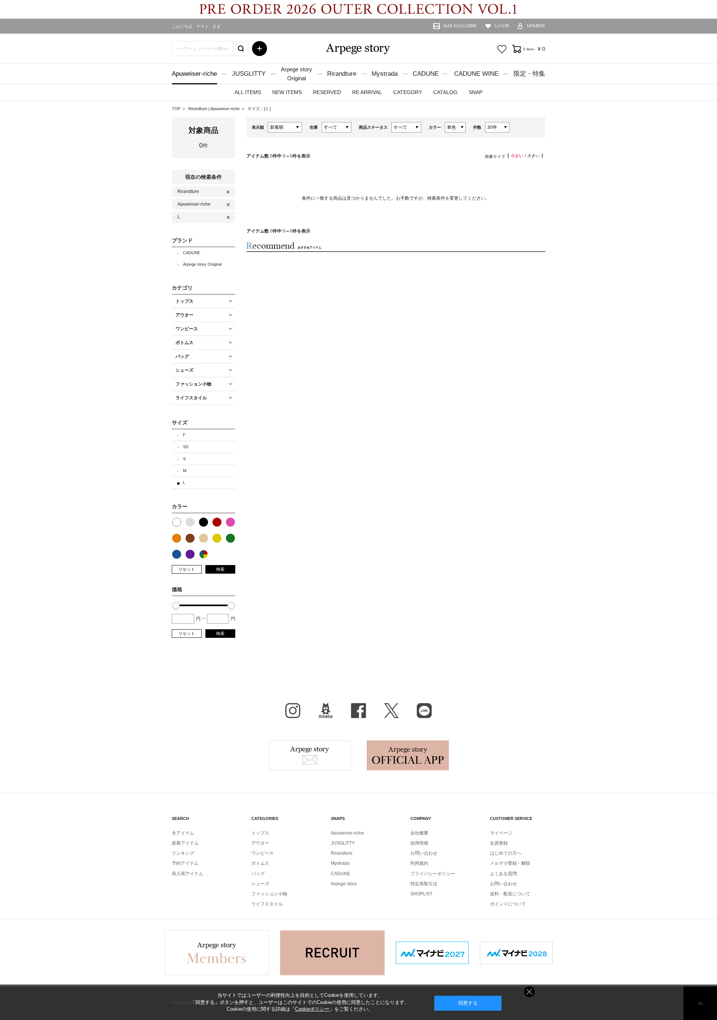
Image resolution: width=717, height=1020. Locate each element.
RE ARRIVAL (367, 92)
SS (185, 447)
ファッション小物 (269, 893)
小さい (517, 155)
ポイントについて (508, 904)
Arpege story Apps (408, 755)
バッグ (258, 873)
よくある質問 (503, 873)
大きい (533, 155)
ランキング (183, 853)
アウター (260, 843)
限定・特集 (529, 73)
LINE (424, 710)
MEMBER (536, 26)
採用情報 (419, 843)
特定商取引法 (423, 883)
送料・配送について (510, 893)
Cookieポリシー (312, 1009)
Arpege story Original (202, 264)
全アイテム (183, 833)
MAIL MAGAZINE (460, 26)
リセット (187, 569)
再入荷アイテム (187, 873)
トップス (260, 833)
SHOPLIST (421, 893)
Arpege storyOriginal (296, 73)
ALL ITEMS (248, 92)
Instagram (292, 710)
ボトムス (260, 863)
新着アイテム (185, 843)
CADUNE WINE (476, 73)
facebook (358, 710)
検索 (220, 569)
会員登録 (499, 843)
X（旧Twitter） (391, 710)
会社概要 (419, 833)
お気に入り (501, 49)
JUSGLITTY (249, 73)
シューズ (260, 883)
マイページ (501, 833)
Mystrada (385, 73)
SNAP (475, 92)
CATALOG (445, 92)
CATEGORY (407, 92)
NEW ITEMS (287, 92)
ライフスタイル (267, 904)
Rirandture (341, 73)
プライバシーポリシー (432, 873)
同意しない (529, 991)
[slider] (176, 605)
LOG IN (502, 26)
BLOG (325, 710)
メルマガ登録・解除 (510, 863)
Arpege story (310, 755)
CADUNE (426, 73)
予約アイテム (185, 863)
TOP (176, 108)
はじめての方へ (505, 853)
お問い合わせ (423, 853)
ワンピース (262, 853)
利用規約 (419, 863)
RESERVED (327, 92)
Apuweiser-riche (194, 73)
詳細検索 (259, 48)
